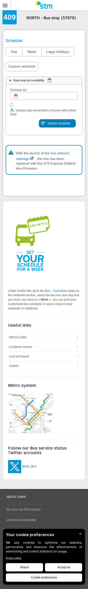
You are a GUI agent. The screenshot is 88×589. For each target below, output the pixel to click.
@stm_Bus (29, 466)
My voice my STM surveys (23, 509)
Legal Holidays (57, 52)
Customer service (20, 347)
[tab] (44, 80)
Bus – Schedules (56, 291)
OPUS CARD (18, 337)
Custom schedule (22, 66)
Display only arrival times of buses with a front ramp (43, 112)
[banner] (44, 5)
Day (14, 52)
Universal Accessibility (21, 520)
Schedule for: (18, 90)
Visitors (14, 366)
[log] (44, 96)
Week (31, 52)
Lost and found (19, 356)
